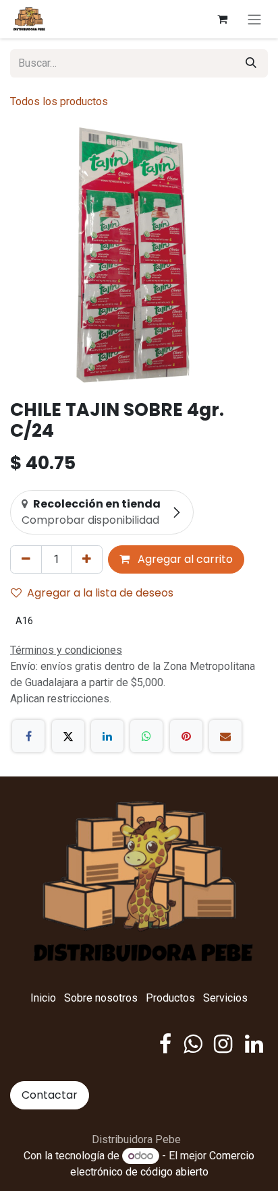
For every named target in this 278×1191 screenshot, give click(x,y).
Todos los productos (59, 101)
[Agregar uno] (87, 559)
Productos (170, 997)
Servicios (225, 997)
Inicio (43, 997)
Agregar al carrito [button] (184, 559)
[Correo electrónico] (225, 736)
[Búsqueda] (251, 63)
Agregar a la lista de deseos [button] (100, 593)
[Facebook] (28, 736)
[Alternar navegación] (254, 19)
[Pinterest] (186, 736)
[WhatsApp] (146, 736)
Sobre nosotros (101, 997)
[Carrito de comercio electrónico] (221, 18)
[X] (68, 736)
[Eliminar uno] (26, 559)
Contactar (50, 1095)
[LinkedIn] (107, 736)
